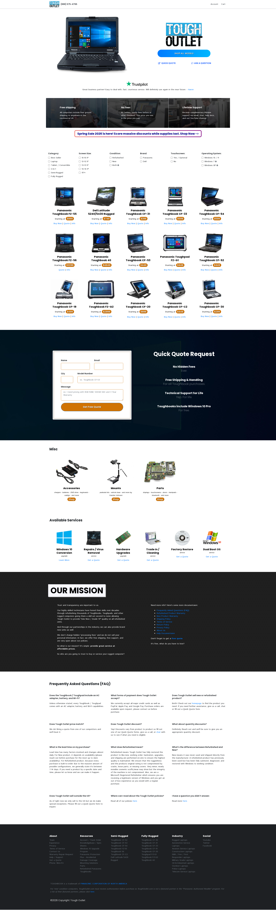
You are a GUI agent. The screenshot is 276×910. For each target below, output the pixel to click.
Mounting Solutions (89, 863)
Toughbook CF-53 (119, 843)
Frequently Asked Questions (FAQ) (173, 610)
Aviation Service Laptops (183, 848)
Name (64, 360)
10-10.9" (85, 157)
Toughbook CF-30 (149, 840)
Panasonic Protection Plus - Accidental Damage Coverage (90, 857)
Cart (223, 4)
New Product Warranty (167, 616)
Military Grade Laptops (182, 860)
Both (114, 165)
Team (51, 840)
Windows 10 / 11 (211, 157)
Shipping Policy (163, 619)
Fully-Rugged (149, 836)
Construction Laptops (182, 851)
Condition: (115, 153)
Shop (184, 53)
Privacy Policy (163, 627)
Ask (202, 63)
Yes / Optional (180, 157)
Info (73, 223)
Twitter (206, 843)
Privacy (52, 845)
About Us (161, 630)
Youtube (207, 840)
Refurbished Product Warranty (171, 613)
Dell (144, 161)
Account (214, 4)
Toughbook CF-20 (149, 851)
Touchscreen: (178, 153)
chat (158, 732)
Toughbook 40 (148, 860)
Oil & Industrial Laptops (183, 863)
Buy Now (58, 223)
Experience (54, 843)
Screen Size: (85, 153)
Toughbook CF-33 (149, 845)
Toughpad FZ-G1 (149, 854)
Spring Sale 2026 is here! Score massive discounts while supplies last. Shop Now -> (138, 134)
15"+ (84, 172)
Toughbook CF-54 (119, 845)
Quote (168, 63)
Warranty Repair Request (61, 854)
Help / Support (56, 857)
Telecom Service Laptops (183, 871)
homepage (197, 703)
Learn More (64, 560)
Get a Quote (94, 560)
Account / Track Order (90, 840)
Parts (82, 865)
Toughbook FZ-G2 (149, 857)
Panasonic (148, 157)
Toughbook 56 (117, 851)
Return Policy (163, 624)
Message (66, 386)
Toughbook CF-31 (149, 843)
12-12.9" (85, 161)
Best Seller (56, 157)
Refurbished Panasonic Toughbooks (90, 870)
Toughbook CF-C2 (119, 854)
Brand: (143, 153)
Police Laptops (179, 868)
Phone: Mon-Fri (56, 863)
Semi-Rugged (57, 172)
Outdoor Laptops (180, 865)
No (175, 161)
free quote (177, 638)
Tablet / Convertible (60, 165)
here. (135, 801)
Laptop (54, 161)
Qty (63, 373)
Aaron (91, 89)
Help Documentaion (166, 633)
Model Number (85, 373)
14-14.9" (85, 169)
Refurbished (117, 157)
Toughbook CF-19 (149, 848)
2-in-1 (53, 169)
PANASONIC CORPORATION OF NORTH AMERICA (104, 883)
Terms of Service (164, 621)
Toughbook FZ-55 (119, 848)
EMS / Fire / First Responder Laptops (181, 856)
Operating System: (212, 153)
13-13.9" (85, 165)
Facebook (207, 845)
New (114, 161)
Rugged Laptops (179, 840)
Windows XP (210, 165)
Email (97, 360)
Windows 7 (209, 161)
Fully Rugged (57, 176)
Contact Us (54, 851)
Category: (53, 153)
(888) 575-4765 (68, 4)
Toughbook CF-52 (119, 840)
